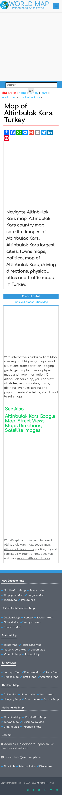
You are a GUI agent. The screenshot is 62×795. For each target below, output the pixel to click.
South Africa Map (15, 590)
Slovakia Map (12, 717)
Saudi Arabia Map (15, 649)
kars (45, 92)
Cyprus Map (51, 699)
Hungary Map (12, 699)
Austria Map (9, 635)
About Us (9, 766)
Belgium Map (12, 617)
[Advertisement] (31, 46)
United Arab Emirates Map (18, 608)
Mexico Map (37, 590)
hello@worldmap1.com (27, 757)
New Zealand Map (13, 581)
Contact (7, 735)
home (22, 92)
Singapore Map (13, 595)
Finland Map (11, 622)
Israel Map (10, 645)
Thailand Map (10, 685)
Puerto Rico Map (35, 717)
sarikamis (9, 97)
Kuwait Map (11, 722)
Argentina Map (49, 677)
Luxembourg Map (33, 722)
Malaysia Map (31, 622)
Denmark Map (12, 627)
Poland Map (32, 654)
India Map (10, 600)
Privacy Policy (27, 766)
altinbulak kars (29, 97)
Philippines (28, 600)
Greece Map (11, 677)
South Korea (32, 699)
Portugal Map (12, 672)
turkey (34, 92)
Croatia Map (11, 727)
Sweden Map (45, 617)
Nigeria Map (28, 694)
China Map (10, 694)
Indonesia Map (32, 727)
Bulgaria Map (36, 595)
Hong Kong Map (32, 645)
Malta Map (47, 694)
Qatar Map (52, 672)
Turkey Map (9, 662)
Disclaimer (45, 766)
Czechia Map (12, 654)
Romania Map (32, 672)
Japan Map (38, 649)
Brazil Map (29, 677)
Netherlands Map (13, 707)
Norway (28, 617)
